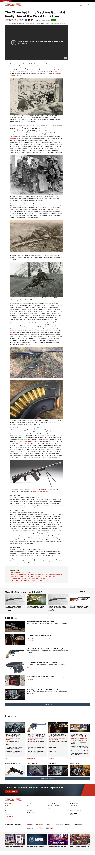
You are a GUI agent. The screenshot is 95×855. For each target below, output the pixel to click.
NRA (86, 738)
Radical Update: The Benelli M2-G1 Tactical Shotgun (45, 690)
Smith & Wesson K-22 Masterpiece (36, 739)
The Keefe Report (75, 763)
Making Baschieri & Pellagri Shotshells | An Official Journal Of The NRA (14, 735)
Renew (17, 1)
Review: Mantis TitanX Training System (40, 676)
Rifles (14, 20)
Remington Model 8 (15, 139)
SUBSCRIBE (11, 791)
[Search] (89, 5)
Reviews (47, 5)
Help (6, 810)
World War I (40, 568)
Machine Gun (35, 568)
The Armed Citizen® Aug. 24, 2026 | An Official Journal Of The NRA (57, 735)
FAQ (6, 809)
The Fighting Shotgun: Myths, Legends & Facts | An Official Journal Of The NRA (79, 607)
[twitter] (29, 19)
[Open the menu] (80, 4)
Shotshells (17, 738)
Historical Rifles (18, 20)
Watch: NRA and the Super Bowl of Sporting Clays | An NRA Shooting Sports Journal (14, 743)
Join (14, 1)
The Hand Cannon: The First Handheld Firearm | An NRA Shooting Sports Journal (36, 742)
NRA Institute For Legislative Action (55, 807)
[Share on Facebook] (26, 19)
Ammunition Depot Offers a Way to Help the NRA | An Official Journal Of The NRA (79, 735)
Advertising (7, 805)
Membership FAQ (73, 809)
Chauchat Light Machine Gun (21, 568)
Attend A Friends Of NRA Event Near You (79, 847)
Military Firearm (48, 568)
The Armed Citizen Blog (60, 738)
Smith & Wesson (39, 738)
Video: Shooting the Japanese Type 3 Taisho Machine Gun (26, 580)
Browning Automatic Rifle (35, 442)
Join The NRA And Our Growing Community (36, 847)
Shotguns (8, 739)
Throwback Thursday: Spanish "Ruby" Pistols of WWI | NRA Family (36, 607)
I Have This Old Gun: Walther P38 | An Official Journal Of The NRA (14, 752)
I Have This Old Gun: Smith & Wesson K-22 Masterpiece (46, 649)
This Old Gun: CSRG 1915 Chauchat (20, 573)
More (15, 618)
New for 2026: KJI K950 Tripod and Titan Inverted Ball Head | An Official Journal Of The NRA (80, 742)
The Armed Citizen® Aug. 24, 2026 (39, 635)
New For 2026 (39, 5)
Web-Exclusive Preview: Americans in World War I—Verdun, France (29, 578)
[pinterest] (32, 19)
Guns (30, 694)
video (12, 335)
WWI (44, 568)
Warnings (27, 853)
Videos (6, 20)
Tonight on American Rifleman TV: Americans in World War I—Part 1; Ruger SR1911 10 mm (35, 577)
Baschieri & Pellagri (10, 738)
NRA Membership (73, 805)
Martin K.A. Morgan (57, 568)
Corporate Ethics (21, 853)
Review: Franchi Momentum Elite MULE (40, 621)
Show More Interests (54, 778)
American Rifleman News (77, 720)
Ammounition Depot (75, 738)
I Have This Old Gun (33, 653)
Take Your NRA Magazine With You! (14, 847)
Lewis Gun (18, 443)
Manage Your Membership (75, 810)
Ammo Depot (82, 738)
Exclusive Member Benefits (75, 807)
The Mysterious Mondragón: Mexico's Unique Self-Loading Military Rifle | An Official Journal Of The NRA (14, 608)
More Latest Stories (53, 704)
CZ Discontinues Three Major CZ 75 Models (42, 662)
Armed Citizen (70, 5)
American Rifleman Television (13, 720)
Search (6, 812)
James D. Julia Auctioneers (40, 492)
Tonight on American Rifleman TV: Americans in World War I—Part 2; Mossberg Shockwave (36, 575)
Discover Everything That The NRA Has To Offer (57, 847)
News (31, 5)
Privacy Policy (7, 853)
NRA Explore (51, 809)
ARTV (11, 20)
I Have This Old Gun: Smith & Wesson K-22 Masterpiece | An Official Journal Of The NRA (36, 735)
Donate (20, 1)
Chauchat (30, 568)
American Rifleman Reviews (12, 763)
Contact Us (7, 807)
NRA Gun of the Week (58, 5)
